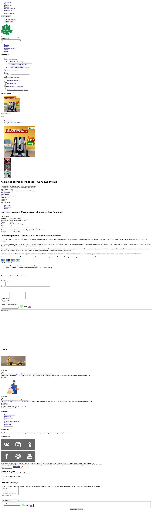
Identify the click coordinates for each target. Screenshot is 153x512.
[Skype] (17, 260)
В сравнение (31, 187)
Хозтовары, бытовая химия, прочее (17, 90)
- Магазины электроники (16, 66)
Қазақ (11, 21)
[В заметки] (3, 116)
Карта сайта (7, 424)
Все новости (4, 404)
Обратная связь (8, 426)
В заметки (24, 187)
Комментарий (5, 298)
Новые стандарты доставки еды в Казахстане (14, 400)
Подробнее (4, 377)
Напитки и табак (12, 71)
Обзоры (6, 49)
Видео (6, 51)
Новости (6, 46)
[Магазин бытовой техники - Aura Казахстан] (19, 156)
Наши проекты (8, 418)
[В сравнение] (1, 116)
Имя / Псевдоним (6, 281)
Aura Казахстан (5, 113)
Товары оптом (11, 83)
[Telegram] (19, 260)
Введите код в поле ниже (9, 304)
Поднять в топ (5, 194)
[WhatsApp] (14, 260)
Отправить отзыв (6, 310)
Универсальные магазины (15, 86)
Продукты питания (13, 77)
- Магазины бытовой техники (17, 64)
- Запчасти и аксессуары (15, 61)
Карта (6, 208)
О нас (6, 419)
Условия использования (11, 421)
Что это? (10, 189)
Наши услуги (8, 416)
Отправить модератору (76, 509)
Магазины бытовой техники (12, 122)
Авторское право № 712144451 (10, 465)
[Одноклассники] (4, 260)
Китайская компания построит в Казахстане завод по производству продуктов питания (27, 374)
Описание (7, 205)
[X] (9, 260)
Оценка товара (5, 300)
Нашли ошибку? (6, 192)
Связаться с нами (9, 423)
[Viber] (12, 260)
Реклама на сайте (9, 415)
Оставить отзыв (15, 187)
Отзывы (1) (7, 207)
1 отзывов (6, 187)
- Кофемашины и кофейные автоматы (20, 63)
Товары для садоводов (14, 80)
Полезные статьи (9, 48)
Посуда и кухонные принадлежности (18, 74)
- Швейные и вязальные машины (18, 67)
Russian (13, 19)
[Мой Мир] (7, 260)
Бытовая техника (12, 59)
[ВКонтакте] (2, 260)
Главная (6, 45)
